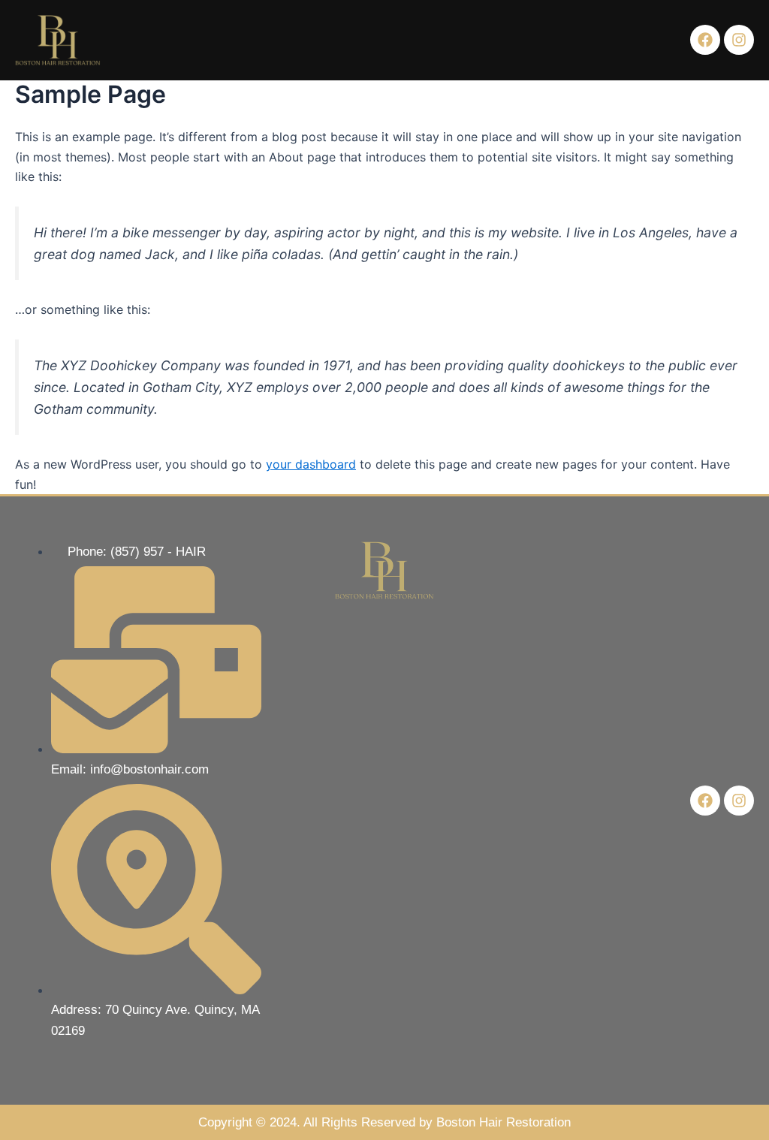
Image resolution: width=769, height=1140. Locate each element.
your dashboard (311, 464)
